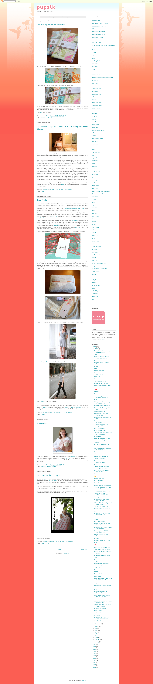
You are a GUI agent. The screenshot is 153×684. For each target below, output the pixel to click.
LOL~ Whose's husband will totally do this (101, 471)
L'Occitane (94, 249)
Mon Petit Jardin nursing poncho (51, 475)
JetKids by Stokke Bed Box (99, 263)
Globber (94, 28)
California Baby (95, 80)
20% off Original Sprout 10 (101, 456)
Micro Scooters (95, 227)
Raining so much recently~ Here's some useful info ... (103, 601)
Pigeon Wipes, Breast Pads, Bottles (101, 191)
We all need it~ (98, 442)
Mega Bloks (95, 158)
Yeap (95, 354)
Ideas (95, 368)
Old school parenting (99, 521)
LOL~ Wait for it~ (98, 480)
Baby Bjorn (94, 207)
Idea (95, 393)
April (96, 635)
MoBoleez (72, 456)
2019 (94, 644)
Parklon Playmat (96, 108)
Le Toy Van (94, 279)
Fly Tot (93, 230)
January (97, 642)
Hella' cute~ (97, 376)
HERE (102, 339)
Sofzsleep (94, 166)
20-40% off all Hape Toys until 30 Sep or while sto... (102, 605)
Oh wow (96, 519)
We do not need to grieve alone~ (102, 491)
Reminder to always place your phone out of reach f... (102, 363)
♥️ (95, 545)
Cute (95, 399)
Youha (93, 58)
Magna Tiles (95, 144)
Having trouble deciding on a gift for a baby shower (102, 351)
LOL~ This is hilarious (100, 430)
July (96, 628)
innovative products (46, 466)
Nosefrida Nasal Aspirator (98, 130)
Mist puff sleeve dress (47, 361)
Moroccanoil (95, 293)
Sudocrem (94, 213)
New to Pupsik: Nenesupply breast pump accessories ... (102, 564)
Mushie (93, 69)
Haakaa (93, 163)
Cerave (93, 299)
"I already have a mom (100, 483)
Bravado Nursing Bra (97, 102)
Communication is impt (100, 381)
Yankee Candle (95, 277)
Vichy (93, 243)
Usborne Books (95, 252)
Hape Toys (94, 260)
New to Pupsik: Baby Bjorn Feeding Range (101, 414)
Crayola (93, 205)
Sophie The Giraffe (96, 42)
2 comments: (68, 116)
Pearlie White (95, 296)
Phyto (93, 238)
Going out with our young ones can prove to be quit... (102, 439)
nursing (43, 117)
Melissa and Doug (96, 88)
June (96, 630)
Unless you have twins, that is (102, 555)
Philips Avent (95, 91)
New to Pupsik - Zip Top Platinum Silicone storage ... (103, 528)
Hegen (93, 155)
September (98, 623)
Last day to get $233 (99, 497)
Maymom (94, 52)
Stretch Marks (95, 185)
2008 (94, 660)
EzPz (93, 177)
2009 (94, 658)
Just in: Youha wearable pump (102, 613)
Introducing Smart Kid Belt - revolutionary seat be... (101, 531)
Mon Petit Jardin (52, 480)
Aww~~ (96, 517)
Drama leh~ (97, 615)
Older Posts (84, 549)
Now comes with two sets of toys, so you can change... (103, 461)
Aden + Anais (95, 72)
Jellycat (94, 99)
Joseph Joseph (95, 271)
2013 (94, 649)
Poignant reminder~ (99, 370)
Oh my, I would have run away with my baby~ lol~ (102, 402)
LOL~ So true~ (98, 576)
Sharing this (97, 474)
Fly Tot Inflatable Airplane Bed (99, 268)
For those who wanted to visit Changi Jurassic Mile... (101, 357)
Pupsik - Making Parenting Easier (103, 485)
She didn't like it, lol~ (99, 621)
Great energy (97, 567)
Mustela (94, 135)
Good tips (96, 379)
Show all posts (73, 17)
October (97, 349)
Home (59, 549)
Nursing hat (42, 423)
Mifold (93, 183)
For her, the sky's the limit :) (101, 383)
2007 (94, 662)
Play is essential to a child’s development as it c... (101, 421)
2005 (94, 667)
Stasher (94, 288)
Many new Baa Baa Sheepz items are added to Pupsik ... (103, 579)
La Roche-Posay (96, 285)
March (96, 637)
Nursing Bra (95, 40)
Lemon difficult (98, 574)
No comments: (69, 189)
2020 (94, 347)
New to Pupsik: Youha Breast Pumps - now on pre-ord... (101, 618)
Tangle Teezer (95, 241)
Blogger (84, 680)
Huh (95, 569)
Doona (93, 149)
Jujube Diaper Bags (97, 105)
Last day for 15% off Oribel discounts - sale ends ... (101, 535)
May (96, 633)
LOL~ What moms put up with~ (102, 547)
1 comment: (66, 465)
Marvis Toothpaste (96, 246)
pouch (45, 479)
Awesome (96, 599)
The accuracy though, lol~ (101, 506)
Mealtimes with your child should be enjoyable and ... (102, 386)
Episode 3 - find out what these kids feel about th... (102, 514)
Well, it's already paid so (100, 411)
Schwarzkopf (95, 235)
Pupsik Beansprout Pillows (98, 34)
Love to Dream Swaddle (98, 171)
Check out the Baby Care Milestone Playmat (100, 592)
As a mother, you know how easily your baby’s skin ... (101, 396)
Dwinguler (94, 266)
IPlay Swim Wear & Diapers (99, 194)
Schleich (94, 257)
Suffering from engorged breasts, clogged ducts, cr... (102, 449)
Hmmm (96, 571)
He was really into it (99, 478)
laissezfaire (74, 220)
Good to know (97, 610)
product (47, 543)
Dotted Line (54, 216)
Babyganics (95, 160)
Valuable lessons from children (102, 549)
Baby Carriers (95, 63)
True (95, 557)
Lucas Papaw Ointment (98, 180)
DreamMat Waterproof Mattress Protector (102, 77)
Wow (95, 542)
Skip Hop (94, 50)
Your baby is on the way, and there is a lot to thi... (101, 373)
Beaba (93, 110)
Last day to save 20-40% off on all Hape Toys (102, 524)
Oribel (93, 169)
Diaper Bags (95, 113)
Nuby (93, 146)
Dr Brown (94, 97)
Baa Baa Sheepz (96, 20)
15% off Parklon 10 (99, 454)
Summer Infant (95, 124)
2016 (94, 647)
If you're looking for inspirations (102, 508)
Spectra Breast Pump (97, 138)
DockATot (94, 224)
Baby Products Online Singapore (100, 23)
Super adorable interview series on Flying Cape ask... (102, 596)
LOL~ (95, 360)
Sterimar (94, 282)
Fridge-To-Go (95, 221)
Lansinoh (94, 86)
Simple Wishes (95, 216)
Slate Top (43, 401)
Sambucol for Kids (96, 94)
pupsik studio (49, 117)
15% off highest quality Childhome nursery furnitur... (102, 494)
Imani (93, 55)
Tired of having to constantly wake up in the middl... (101, 467)
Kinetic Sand (95, 83)
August (97, 626)
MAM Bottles (95, 133)
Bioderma (94, 219)
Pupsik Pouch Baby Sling (98, 31)
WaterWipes (95, 66)
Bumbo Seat (95, 127)
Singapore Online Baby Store (99, 26)
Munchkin (94, 116)
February (97, 639)
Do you (96, 366)
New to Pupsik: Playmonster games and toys (101, 500)
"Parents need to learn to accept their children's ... (102, 488)
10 (95, 511)
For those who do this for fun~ (102, 540)
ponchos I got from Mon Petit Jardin (74, 208)
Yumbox (94, 199)
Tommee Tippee (96, 74)
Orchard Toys (95, 291)
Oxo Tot (94, 119)
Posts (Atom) (66, 553)
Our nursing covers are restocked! (51, 25)
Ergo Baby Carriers (96, 61)
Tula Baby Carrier (96, 152)
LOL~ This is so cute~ (100, 428)
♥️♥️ (95, 389)
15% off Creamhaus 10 (100, 458)
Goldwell (94, 232)
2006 (94, 665)
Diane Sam (68, 458)
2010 (94, 656)
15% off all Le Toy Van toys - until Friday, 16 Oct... (103, 503)
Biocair (93, 210)
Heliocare (94, 274)
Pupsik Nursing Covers (97, 37)
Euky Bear (94, 302)
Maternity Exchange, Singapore (73, 407)
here (41, 112)
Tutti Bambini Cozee (97, 255)
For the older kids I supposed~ (102, 405)
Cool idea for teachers (100, 608)
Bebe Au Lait (95, 188)
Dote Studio (42, 200)
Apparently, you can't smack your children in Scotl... (102, 433)
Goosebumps (97, 436)
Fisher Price (95, 122)
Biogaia (93, 202)
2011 (94, 653)
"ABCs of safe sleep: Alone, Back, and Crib (101, 425)
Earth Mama (95, 141)
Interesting (97, 391)
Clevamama (95, 174)
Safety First (95, 196)
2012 (94, 651)
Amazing (96, 538)
